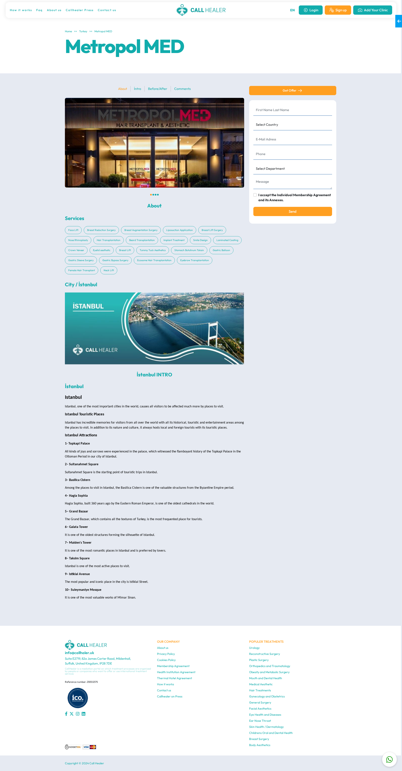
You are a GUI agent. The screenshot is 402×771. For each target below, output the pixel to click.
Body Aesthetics (259, 745)
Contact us (107, 10)
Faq (39, 10)
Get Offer (289, 90)
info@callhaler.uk (79, 653)
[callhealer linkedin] (83, 714)
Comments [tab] (182, 89)
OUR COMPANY (168, 641)
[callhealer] (201, 10)
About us (54, 10)
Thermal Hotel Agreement (174, 678)
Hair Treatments (260, 690)
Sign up (341, 10)
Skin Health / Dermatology (266, 726)
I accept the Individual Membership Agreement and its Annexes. (294, 197)
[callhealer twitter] (72, 714)
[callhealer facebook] (66, 714)
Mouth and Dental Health (265, 678)
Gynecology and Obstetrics (267, 696)
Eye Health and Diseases (265, 714)
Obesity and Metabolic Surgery (269, 672)
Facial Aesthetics (260, 708)
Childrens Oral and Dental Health (271, 732)
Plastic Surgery (259, 659)
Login (313, 10)
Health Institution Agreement (176, 672)
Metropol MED (103, 31)
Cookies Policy (166, 659)
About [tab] (122, 89)
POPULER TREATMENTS (266, 641)
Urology (254, 647)
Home (68, 31)
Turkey (83, 31)
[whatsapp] (389, 759)
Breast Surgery (259, 738)
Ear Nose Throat (260, 720)
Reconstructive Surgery (264, 653)
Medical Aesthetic (261, 684)
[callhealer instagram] (78, 714)
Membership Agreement (173, 666)
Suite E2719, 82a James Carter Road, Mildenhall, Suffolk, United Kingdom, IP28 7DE (98, 661)
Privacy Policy (166, 653)
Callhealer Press (80, 10)
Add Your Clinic (376, 10)
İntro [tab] (137, 89)
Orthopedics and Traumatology (269, 666)
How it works (21, 10)
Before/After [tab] (157, 89)
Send (292, 211)
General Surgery (260, 702)
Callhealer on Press (169, 696)
